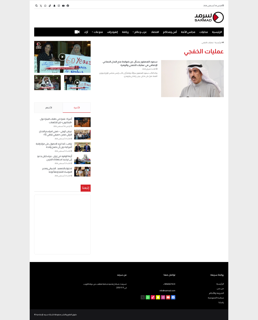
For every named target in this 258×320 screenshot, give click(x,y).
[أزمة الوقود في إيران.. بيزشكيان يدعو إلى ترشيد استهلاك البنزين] (82, 159)
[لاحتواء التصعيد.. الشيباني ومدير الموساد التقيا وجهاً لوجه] (82, 172)
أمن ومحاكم (170, 31)
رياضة (125, 31)
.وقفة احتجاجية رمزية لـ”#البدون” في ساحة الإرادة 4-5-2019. (78, 96)
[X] (41, 5)
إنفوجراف (112, 31)
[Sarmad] (209, 17)
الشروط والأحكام (216, 293)
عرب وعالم (141, 31)
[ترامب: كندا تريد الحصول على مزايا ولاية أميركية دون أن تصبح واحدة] (82, 147)
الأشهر (48, 107)
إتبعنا (85, 188)
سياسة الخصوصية (216, 298)
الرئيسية (217, 31)
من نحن (220, 288)
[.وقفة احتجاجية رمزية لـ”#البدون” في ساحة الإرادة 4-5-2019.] (62, 57)
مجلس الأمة (188, 31)
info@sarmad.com (167, 291)
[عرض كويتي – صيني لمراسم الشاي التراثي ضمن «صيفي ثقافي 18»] (82, 134)
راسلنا (221, 302)
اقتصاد (155, 31)
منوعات (98, 31)
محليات (203, 31)
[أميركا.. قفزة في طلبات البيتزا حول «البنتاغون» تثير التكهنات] (82, 122)
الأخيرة (77, 107)
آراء (86, 31)
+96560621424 (169, 284)
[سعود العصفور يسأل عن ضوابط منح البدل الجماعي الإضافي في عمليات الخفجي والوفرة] (192, 78)
